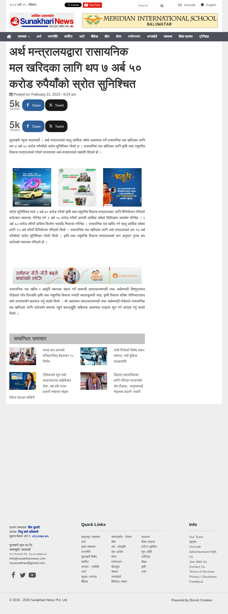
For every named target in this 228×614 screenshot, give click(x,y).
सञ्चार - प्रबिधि (90, 566)
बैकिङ (94, 36)
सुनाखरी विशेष (89, 556)
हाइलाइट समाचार (90, 537)
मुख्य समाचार (88, 546)
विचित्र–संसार (119, 581)
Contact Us (197, 566)
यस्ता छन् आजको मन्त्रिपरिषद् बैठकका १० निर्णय (58, 355)
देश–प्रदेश (117, 552)
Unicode (190, 5)
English (211, 5)
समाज (114, 571)
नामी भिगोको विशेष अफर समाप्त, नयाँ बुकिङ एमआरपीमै (129, 355)
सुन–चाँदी (146, 552)
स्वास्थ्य (168, 36)
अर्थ (39, 36)
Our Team (196, 537)
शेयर (119, 36)
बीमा (107, 36)
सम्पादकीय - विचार (121, 537)
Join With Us (198, 562)
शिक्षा (144, 562)
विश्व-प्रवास (186, 36)
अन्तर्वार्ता (152, 36)
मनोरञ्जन (134, 36)
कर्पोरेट (68, 36)
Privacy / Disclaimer (203, 576)
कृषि (143, 566)
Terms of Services (201, 571)
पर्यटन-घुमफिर (149, 546)
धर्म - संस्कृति (118, 546)
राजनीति (53, 36)
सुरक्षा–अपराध (89, 576)
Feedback (196, 581)
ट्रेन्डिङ (204, 36)
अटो (81, 36)
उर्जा (143, 571)
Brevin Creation (201, 600)
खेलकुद (115, 566)
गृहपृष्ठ (192, 542)
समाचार (23, 36)
